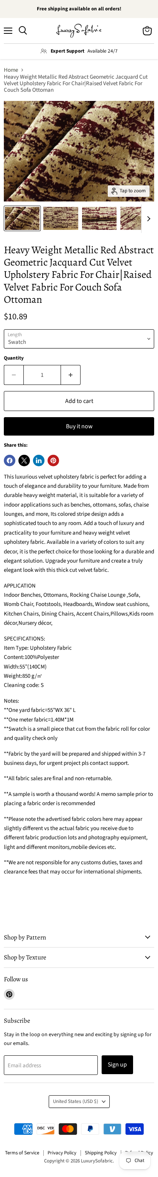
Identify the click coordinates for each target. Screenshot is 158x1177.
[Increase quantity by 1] (71, 375)
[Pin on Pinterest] (53, 460)
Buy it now (79, 426)
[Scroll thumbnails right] (147, 219)
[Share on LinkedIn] (38, 460)
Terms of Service (22, 1152)
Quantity (14, 358)
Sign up (117, 1064)
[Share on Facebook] (9, 460)
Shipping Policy (101, 1152)
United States (75, 1101)
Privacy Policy (62, 1152)
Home (11, 70)
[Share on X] (24, 460)
